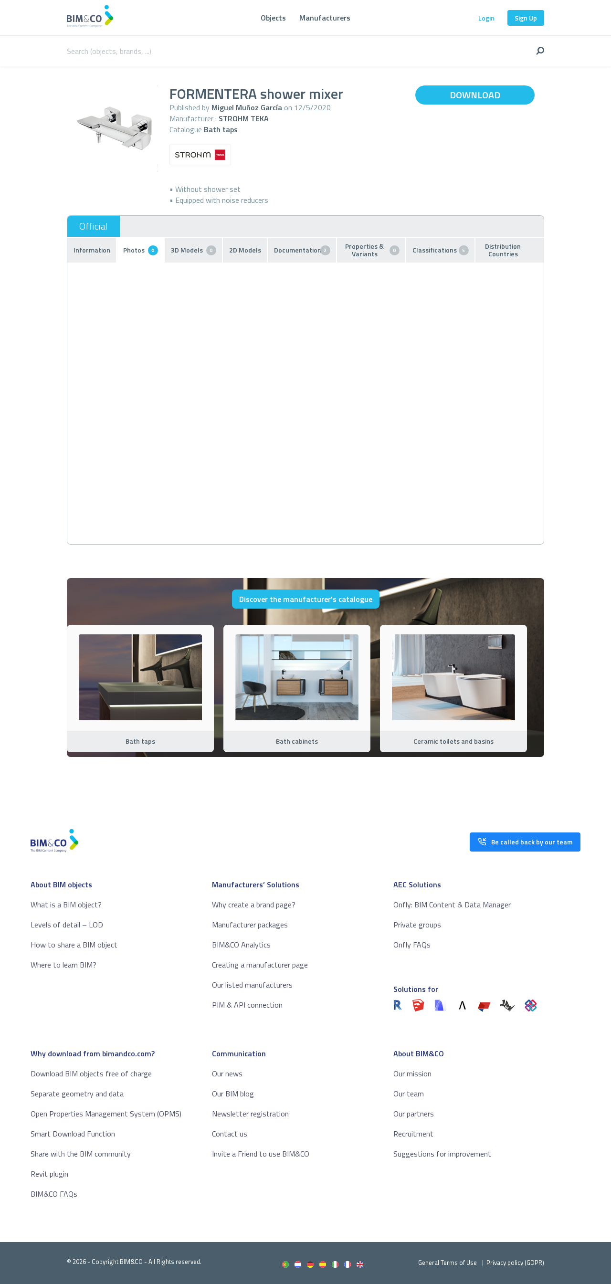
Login (486, 18)
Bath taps (221, 129)
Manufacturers (324, 17)
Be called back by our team (531, 842)
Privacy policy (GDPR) (515, 1262)
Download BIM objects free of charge (91, 1073)
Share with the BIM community (81, 1153)
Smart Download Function (73, 1133)
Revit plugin (49, 1173)
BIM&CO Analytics (241, 944)
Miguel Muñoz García (246, 107)
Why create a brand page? (253, 904)
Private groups (417, 924)
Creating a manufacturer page (260, 964)
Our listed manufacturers (252, 984)
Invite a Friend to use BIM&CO (260, 1153)
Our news (227, 1073)
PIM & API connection (247, 1004)
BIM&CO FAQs (54, 1194)
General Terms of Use (447, 1262)
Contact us (229, 1133)
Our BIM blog (233, 1093)
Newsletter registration (250, 1113)
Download (475, 94)
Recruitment (413, 1133)
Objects (273, 17)
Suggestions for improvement (442, 1153)
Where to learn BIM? (63, 964)
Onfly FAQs (412, 944)
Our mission (412, 1073)
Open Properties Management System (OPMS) (106, 1113)
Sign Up (526, 18)
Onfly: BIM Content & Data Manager (452, 904)
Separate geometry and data (77, 1093)
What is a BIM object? (66, 904)
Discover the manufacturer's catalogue (305, 599)
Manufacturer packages (250, 924)
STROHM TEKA (244, 118)
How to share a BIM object (74, 944)
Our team (408, 1093)
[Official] (93, 226)
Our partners (413, 1113)
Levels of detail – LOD (67, 924)
